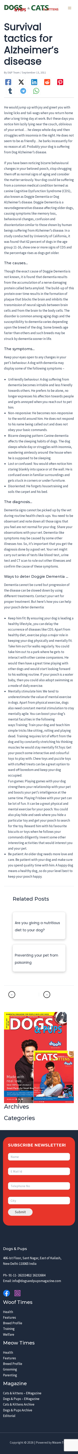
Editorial (9, 1416)
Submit (20, 1212)
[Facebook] (8, 82)
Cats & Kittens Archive (18, 1404)
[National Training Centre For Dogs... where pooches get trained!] (54, 994)
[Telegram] (23, 91)
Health (8, 1312)
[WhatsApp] (36, 91)
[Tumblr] (10, 91)
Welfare (8, 1334)
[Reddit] (47, 82)
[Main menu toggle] (69, 8)
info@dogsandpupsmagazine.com (36, 1281)
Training (9, 1328)
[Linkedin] (34, 82)
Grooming (10, 1369)
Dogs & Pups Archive (17, 1410)
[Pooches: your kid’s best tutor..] (23, 994)
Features (9, 1317)
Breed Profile (12, 1323)
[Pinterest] (60, 82)
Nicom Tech (60, 1442)
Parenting (10, 1375)
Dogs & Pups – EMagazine (21, 1399)
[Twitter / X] (21, 82)
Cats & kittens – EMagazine (22, 1393)
